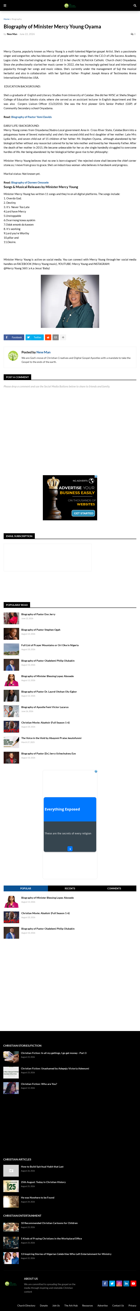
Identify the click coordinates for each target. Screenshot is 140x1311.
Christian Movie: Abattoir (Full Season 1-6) (45, 722)
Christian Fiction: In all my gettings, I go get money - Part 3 (53, 1052)
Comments (114, 888)
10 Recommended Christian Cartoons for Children (49, 1223)
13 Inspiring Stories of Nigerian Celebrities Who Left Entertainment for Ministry (66, 1253)
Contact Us (118, 1305)
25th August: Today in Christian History (43, 1182)
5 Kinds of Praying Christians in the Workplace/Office (51, 1238)
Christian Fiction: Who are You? (39, 1083)
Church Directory (26, 1305)
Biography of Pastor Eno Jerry (38, 614)
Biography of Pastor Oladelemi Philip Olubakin (48, 660)
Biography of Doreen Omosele (30, 182)
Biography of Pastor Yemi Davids (31, 117)
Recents (70, 888)
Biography (17, 19)
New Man (43, 352)
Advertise (103, 1305)
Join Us (56, 1305)
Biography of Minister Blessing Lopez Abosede (47, 676)
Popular (25, 888)
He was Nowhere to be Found (37, 1197)
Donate (44, 1305)
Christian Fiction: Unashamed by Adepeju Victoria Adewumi (55, 1068)
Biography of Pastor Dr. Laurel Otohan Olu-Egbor (49, 691)
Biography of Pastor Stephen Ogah (40, 629)
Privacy (132, 1305)
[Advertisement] (70, 587)
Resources (87, 1305)
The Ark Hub (71, 1305)
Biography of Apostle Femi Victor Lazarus (45, 707)
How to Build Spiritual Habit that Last (42, 1166)
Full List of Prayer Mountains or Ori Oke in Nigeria (50, 645)
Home (6, 19)
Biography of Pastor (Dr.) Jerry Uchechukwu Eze (48, 753)
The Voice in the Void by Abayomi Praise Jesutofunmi (51, 738)
